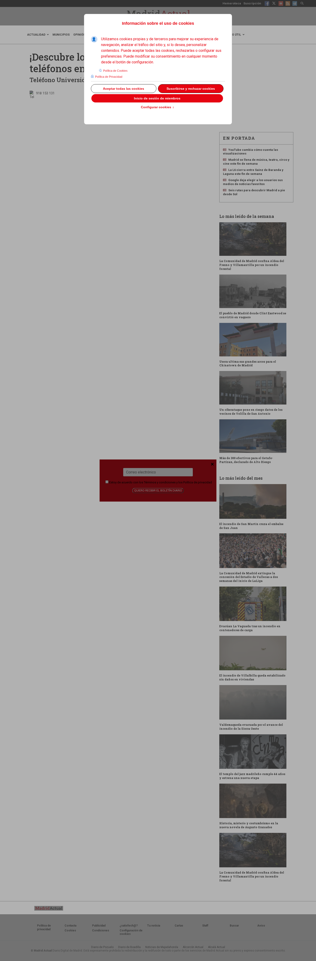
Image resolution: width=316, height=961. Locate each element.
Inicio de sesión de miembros (157, 98)
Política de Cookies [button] (115, 70)
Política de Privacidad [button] (108, 76)
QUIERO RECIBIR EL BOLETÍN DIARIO (158, 490)
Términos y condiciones (160, 482)
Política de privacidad (197, 482)
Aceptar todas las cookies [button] (123, 88)
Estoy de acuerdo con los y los (160, 482)
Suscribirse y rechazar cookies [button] (191, 88)
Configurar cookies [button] (157, 107)
